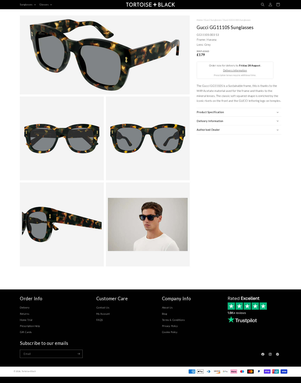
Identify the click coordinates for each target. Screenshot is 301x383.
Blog (164, 313)
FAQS (99, 319)
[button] (27, 4)
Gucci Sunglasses (212, 20)
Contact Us (102, 307)
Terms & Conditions (173, 319)
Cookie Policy (169, 332)
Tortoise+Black (29, 371)
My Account (103, 313)
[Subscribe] (78, 354)
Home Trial (26, 319)
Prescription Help (30, 325)
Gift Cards (26, 332)
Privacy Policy (170, 325)
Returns (24, 313)
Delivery (25, 307)
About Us (167, 307)
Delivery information (235, 70)
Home (200, 20)
